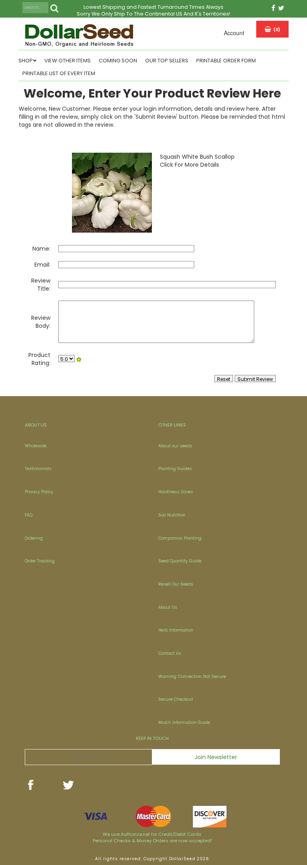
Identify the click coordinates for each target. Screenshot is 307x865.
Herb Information (175, 630)
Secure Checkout (175, 699)
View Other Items (67, 60)
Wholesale (35, 446)
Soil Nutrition (171, 515)
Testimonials (38, 469)
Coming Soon (118, 60)
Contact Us (169, 653)
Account (234, 33)
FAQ (28, 515)
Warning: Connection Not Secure (192, 677)
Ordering (34, 538)
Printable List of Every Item (58, 73)
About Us (167, 607)
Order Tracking (40, 561)
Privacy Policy (39, 492)
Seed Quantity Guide (179, 561)
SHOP (25, 60)
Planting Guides (175, 469)
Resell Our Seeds (175, 584)
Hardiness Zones (175, 492)
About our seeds (175, 446)
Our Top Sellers (166, 60)
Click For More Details (189, 165)
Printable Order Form (226, 60)
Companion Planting (179, 538)
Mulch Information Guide (184, 722)
